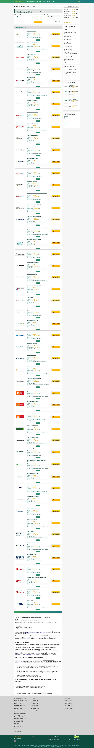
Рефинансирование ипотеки (69, 35)
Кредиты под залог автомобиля (70, 52)
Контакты (33, 737)
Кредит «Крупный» (31, 600)
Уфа (64, 117)
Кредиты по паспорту (68, 56)
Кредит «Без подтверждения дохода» (34, 285)
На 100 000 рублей (35, 706)
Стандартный (66, 17)
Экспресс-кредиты (67, 39)
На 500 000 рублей (68, 703)
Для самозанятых (67, 30)
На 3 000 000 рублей (69, 710)
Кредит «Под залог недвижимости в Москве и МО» (37, 193)
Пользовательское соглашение (54, 739)
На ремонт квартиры (68, 45)
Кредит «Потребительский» (32, 320)
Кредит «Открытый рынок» (32, 100)
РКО (40, 1)
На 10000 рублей (34, 700)
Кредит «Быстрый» (31, 77)
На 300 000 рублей (68, 700)
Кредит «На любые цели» (32, 42)
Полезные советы (69, 66)
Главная (15, 3)
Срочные (65, 40)
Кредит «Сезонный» (31, 531)
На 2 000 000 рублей (69, 708)
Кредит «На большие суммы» (33, 88)
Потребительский (67, 15)
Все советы (66, 78)
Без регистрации (67, 47)
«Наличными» (71, 85)
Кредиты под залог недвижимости (70, 53)
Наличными (66, 9)
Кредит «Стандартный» (32, 65)
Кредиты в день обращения (69, 59)
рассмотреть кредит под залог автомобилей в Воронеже (27, 654)
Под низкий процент (68, 37)
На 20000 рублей (34, 701)
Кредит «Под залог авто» (32, 181)
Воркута (65, 125)
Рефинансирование (67, 36)
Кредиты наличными (68, 46)
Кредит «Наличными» (31, 31)
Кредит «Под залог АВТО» (32, 169)
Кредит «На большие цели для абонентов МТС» (36, 577)
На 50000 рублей (34, 705)
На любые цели (67, 11)
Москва (65, 122)
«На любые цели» (72, 89)
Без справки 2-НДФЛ (68, 49)
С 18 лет (65, 29)
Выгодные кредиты (67, 43)
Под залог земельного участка (70, 32)
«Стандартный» (71, 103)
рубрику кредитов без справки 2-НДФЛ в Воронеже (36, 632)
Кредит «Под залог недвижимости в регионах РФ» (37, 227)
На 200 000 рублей (35, 710)
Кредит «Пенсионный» (31, 250)
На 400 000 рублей (68, 701)
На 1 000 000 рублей (69, 705)
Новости (48, 1)
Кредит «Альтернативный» (32, 542)
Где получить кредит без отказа (70, 74)
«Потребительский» (72, 99)
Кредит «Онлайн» (30, 297)
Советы (43, 1)
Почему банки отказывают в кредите (71, 70)
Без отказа (66, 42)
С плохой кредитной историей (69, 50)
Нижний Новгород (67, 121)
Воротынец (66, 124)
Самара (65, 118)
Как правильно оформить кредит (70, 69)
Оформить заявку (56, 34)
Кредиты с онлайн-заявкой (34, 3)
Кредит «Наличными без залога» (33, 366)
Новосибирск (66, 120)
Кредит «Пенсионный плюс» (32, 112)
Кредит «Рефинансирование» (33, 123)
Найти (38, 22)
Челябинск (66, 116)
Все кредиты (66, 22)
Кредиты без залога (68, 57)
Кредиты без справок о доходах (70, 62)
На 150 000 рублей (35, 708)
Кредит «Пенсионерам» (32, 308)
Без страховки (66, 33)
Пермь (65, 119)
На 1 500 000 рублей (69, 706)
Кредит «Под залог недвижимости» (34, 204)
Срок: (48, 14)
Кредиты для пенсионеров (69, 55)
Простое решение (67, 19)
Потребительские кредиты (32, 1)
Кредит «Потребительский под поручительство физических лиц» (36, 461)
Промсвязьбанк (27, 638)
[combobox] (54, 16)
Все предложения (67, 108)
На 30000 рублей (34, 703)
